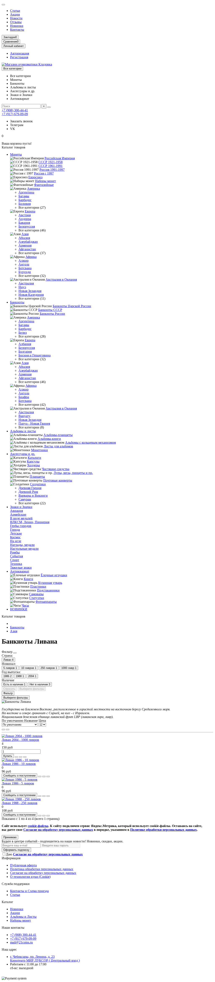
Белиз (22, 332)
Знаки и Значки (21, 507)
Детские (16, 533)
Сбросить (9, 688)
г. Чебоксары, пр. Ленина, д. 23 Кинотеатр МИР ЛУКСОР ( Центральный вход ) (45, 958)
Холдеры (33, 465)
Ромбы (15, 552)
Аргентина (26, 192)
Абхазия (24, 238)
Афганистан (27, 249)
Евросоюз (35, 177)
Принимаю (10, 837)
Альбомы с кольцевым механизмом (90, 442)
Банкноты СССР (50, 310)
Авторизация (19, 53)
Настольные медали (24, 548)
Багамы (23, 196)
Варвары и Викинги (33, 495)
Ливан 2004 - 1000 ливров (20, 740)
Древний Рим (28, 492)
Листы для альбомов (58, 446)
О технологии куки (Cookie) (30, 876)
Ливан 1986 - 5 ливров (18, 783)
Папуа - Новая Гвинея (34, 423)
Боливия (24, 203)
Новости (16, 18)
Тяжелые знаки (21, 567)
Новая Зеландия (29, 291)
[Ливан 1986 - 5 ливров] (19, 779)
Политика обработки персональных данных (41, 869)
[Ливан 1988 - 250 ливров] (21, 799)
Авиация (16, 510)
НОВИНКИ (18, 609)
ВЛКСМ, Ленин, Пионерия (29, 522)
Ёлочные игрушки (54, 575)
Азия (25, 234)
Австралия (26, 283)
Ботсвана (24, 268)
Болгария (25, 351)
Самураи (24, 499)
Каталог (7, 902)
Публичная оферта (23, 865)
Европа (30, 211)
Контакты (17, 29)
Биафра (23, 397)
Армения (24, 245)
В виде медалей (21, 518)
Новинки (16, 26)
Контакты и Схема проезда (29, 891)
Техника (16, 564)
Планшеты (37, 476)
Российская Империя (60, 158)
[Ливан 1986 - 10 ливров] (20, 760)
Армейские (18, 514)
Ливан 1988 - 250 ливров (19, 803)
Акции (15, 14)
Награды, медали (22, 545)
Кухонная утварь (50, 582)
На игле (15, 541)
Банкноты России (52, 313)
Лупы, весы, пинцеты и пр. (73, 473)
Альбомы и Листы (23, 916)
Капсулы (33, 461)
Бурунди (24, 272)
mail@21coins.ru (21, 942)
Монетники (39, 450)
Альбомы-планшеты (58, 435)
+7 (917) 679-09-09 (15, 114)
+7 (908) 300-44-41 (15, 110)
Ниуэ (22, 287)
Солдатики (38, 484)
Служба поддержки (16, 884)
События (16, 556)
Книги (28, 579)
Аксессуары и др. (22, 454)
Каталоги (34, 457)
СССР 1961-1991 (50, 166)
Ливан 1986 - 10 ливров (19, 764)
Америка (33, 188)
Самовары (36, 594)
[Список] (7, 729)
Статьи (15, 10)
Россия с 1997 (44, 173)
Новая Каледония (31, 294)
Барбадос (24, 200)
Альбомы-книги (49, 438)
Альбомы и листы (23, 431)
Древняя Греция (29, 488)
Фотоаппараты (46, 601)
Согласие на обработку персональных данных (43, 873)
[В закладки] (20, 757)
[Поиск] (49, 107)
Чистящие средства (55, 469)
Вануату (24, 416)
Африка (31, 257)
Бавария (24, 222)
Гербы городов (20, 526)
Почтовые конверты (57, 480)
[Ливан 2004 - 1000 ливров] (22, 736)
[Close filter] (15, 653)
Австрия (24, 215)
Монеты (16, 154)
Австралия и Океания (61, 279)
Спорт (14, 560)
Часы (25, 605)
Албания (24, 344)
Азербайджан (28, 241)
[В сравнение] (24, 757)
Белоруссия (26, 226)
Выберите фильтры (32, 688)
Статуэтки (36, 598)
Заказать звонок (21, 121)
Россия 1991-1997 (52, 169)
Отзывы (16, 22)
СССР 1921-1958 (50, 162)
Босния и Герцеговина (34, 355)
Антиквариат (19, 571)
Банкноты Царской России (72, 306)
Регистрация (19, 57)
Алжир (23, 260)
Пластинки (38, 586)
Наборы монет (45, 181)
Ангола (23, 264)
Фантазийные (44, 185)
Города (15, 529)
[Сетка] (3, 729)
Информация (11, 858)
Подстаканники (48, 590)
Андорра (24, 219)
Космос (15, 537)
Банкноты (17, 302)
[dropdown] (3, 4)
